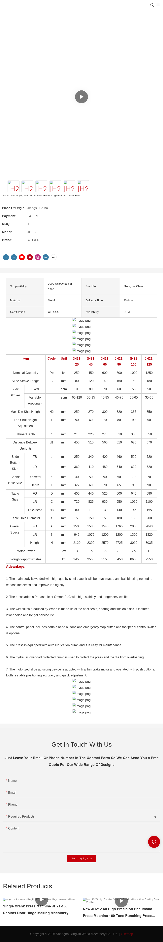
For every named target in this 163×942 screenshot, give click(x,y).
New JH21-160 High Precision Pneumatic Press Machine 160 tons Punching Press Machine (117, 913)
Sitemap (126, 934)
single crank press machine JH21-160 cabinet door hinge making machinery (35, 909)
